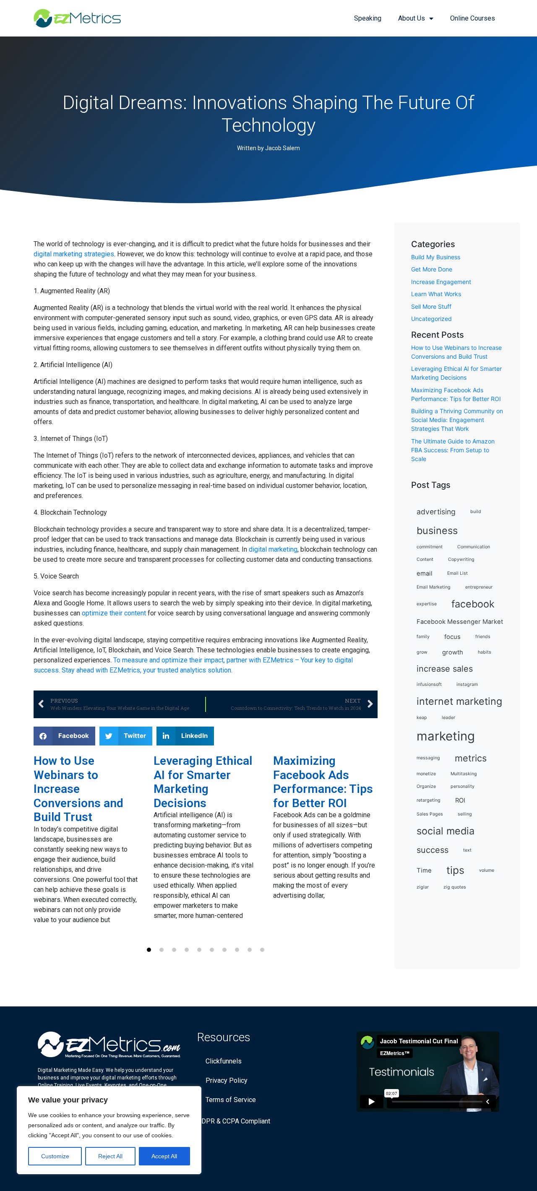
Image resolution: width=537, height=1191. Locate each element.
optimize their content (114, 613)
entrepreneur (479, 587)
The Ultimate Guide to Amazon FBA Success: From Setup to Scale (453, 450)
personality (462, 786)
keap (422, 717)
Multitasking (464, 774)
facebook (473, 604)
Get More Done (431, 269)
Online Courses (472, 18)
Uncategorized (431, 318)
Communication (473, 547)
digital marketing (273, 549)
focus (452, 637)
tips (455, 870)
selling (465, 814)
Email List (457, 573)
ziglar (423, 887)
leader (448, 717)
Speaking (367, 18)
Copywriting (461, 559)
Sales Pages (430, 814)
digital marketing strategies (74, 254)
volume (486, 870)
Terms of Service (231, 1100)
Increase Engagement (441, 281)
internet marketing (459, 701)
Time (424, 870)
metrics (471, 758)
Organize (426, 786)
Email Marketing (434, 587)
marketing (446, 736)
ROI (460, 800)
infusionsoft (429, 684)
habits (484, 652)
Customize (55, 1156)
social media (445, 831)
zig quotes (454, 887)
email (425, 573)
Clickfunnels (224, 1061)
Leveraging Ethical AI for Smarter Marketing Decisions (203, 782)
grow (422, 652)
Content (425, 559)
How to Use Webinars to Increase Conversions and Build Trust (78, 789)
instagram (467, 684)
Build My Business (435, 257)
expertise (427, 604)
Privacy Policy (227, 1080)
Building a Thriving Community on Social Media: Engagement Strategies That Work (457, 419)
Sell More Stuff (431, 306)
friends (482, 636)
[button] (64, 736)
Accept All (164, 1156)
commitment (430, 547)
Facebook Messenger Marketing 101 (470, 621)
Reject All (110, 1156)
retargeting (429, 800)
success (432, 850)
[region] (109, 1130)
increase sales (445, 669)
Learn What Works (436, 293)
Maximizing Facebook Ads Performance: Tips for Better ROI (323, 782)
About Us (411, 18)
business (437, 530)
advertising (436, 511)
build (475, 511)
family (423, 636)
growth (452, 652)
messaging (428, 758)
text (467, 850)
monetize (426, 774)
